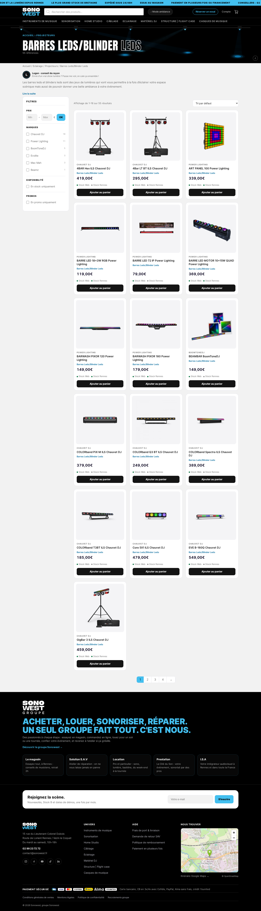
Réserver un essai (205, 11)
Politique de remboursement (148, 842)
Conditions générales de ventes (38, 897)
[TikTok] (50, 861)
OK (61, 117)
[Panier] (236, 12)
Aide (135, 824)
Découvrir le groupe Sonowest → (42, 747)
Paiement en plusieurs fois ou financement (200, 2)
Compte (226, 11)
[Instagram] (26, 861)
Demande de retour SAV (146, 836)
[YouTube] (42, 861)
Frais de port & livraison (145, 830)
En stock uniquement (43, 186)
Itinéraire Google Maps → (195, 876)
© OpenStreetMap (230, 876)
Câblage (112, 21)
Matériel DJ (149, 21)
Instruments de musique (40, 21)
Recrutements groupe (118, 897)
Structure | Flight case (178, 21)
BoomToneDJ (48, 148)
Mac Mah (48, 162)
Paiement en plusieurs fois (147, 848)
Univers (89, 824)
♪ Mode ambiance (160, 11)
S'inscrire (224, 799)
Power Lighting (48, 141)
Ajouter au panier (100, 192)
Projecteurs (51, 66)
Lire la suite (29, 93)
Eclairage (130, 21)
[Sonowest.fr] (31, 12)
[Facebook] (34, 861)
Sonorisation (70, 21)
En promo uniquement (43, 202)
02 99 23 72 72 (31, 848)
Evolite (48, 155)
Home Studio (93, 21)
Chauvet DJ (48, 134)
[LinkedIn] (58, 861)
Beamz (48, 169)
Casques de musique (213, 21)
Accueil (27, 66)
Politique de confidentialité (91, 897)
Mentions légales (65, 897)
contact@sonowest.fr (35, 853)
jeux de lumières (84, 82)
